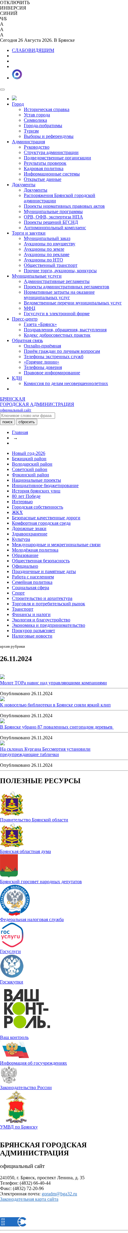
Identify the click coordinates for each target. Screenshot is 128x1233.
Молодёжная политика (35, 549)
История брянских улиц (36, 490)
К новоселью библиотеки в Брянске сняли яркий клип (55, 704)
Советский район (29, 469)
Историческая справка (46, 109)
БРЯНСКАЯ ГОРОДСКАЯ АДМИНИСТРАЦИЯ (37, 404)
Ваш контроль (14, 1037)
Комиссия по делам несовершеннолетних (66, 383)
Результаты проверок (45, 163)
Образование (25, 555)
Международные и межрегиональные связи (56, 544)
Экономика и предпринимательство (48, 625)
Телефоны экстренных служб (53, 356)
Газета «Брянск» (40, 324)
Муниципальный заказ (47, 238)
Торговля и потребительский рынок (48, 603)
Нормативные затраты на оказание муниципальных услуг (59, 295)
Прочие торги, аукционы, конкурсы (60, 270)
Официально (25, 566)
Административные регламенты (57, 281)
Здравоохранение (29, 533)
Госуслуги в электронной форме (57, 313)
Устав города (37, 114)
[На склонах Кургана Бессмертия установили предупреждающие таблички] (2, 743)
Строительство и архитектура (42, 598)
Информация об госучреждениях (33, 1063)
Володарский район (32, 464)
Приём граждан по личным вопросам (62, 351)
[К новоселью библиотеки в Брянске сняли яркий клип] (2, 699)
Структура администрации (51, 152)
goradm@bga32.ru (59, 1193)
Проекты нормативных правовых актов (64, 206)
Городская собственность (37, 506)
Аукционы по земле (44, 249)
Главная (20, 432)
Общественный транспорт (50, 265)
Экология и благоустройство (41, 619)
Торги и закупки (29, 232)
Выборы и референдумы (49, 136)
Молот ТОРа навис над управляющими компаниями (53, 682)
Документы (23, 184)
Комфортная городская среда (41, 523)
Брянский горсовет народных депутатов (41, 881)
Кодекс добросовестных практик (57, 335)
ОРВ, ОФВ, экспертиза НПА (53, 216)
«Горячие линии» (41, 361)
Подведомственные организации (57, 157)
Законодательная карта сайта (29, 1199)
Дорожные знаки (29, 528)
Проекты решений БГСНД (51, 222)
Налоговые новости (32, 635)
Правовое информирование (52, 372)
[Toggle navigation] (2, 89)
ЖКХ (17, 512)
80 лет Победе (26, 496)
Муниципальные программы (53, 211)
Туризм (31, 130)
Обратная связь (27, 340)
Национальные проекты (36, 480)
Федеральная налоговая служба (32, 919)
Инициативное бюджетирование (45, 485)
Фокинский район (30, 474)
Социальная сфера (30, 587)
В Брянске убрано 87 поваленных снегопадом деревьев (57, 726)
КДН (17, 378)
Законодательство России (26, 1087)
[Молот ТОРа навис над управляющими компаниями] (2, 677)
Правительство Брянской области (34, 819)
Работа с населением (33, 576)
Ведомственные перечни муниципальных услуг (73, 302)
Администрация (28, 141)
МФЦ (29, 308)
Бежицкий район (29, 458)
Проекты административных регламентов (66, 286)
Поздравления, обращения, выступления (65, 329)
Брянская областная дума (25, 851)
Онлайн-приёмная (42, 345)
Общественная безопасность (41, 560)
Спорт (18, 592)
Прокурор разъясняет (33, 630)
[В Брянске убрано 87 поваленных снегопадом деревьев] (2, 721)
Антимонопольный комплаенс (55, 227)
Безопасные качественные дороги (46, 517)
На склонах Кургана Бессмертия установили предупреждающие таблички (45, 751)
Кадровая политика (43, 168)
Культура (21, 539)
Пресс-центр (25, 318)
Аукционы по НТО (43, 259)
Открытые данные (42, 179)
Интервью (22, 501)
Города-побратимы (43, 125)
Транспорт (22, 609)
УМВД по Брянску (19, 1126)
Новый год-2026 (28, 453)
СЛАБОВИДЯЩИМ (33, 50)
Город (18, 104)
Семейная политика (32, 582)
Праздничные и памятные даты (44, 571)
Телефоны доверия (43, 367)
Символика (35, 120)
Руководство (36, 147)
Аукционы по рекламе (46, 254)
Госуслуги (10, 951)
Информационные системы (52, 173)
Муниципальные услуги (37, 275)
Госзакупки (11, 981)
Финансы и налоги (31, 614)
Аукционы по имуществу (49, 243)
